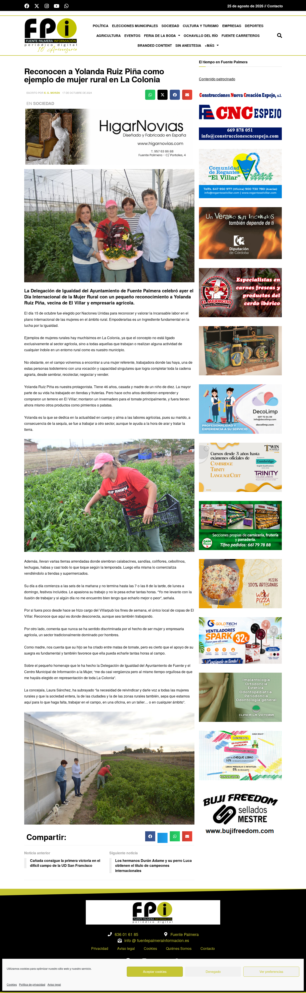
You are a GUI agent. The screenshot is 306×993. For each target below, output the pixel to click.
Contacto (207, 948)
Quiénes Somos (179, 948)
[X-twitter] (37, 6)
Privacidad (99, 948)
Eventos (132, 35)
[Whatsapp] (66, 6)
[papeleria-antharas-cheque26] (240, 755)
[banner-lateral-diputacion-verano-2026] (240, 232)
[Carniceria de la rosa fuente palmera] (240, 292)
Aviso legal (54, 984)
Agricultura (108, 35)
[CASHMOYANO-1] (240, 524)
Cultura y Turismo (201, 25)
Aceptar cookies (155, 971)
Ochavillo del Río (201, 35)
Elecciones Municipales (135, 25)
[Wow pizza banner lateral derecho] (240, 583)
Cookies (12, 984)
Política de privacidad (32, 984)
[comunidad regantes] (240, 173)
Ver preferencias (271, 971)
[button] (279, 35)
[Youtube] (56, 6)
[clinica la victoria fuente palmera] (240, 696)
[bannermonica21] (240, 408)
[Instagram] (47, 6)
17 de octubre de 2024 (77, 92)
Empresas (231, 25)
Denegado (213, 971)
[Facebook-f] (27, 6)
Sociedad (170, 25)
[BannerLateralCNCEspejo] (240, 114)
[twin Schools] (240, 466)
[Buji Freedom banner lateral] (240, 813)
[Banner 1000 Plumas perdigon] (240, 350)
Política (100, 25)
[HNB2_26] (109, 136)
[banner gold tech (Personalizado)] (240, 639)
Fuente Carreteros (241, 35)
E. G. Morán (52, 92)
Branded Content (155, 45)
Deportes (254, 25)
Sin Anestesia (188, 45)
